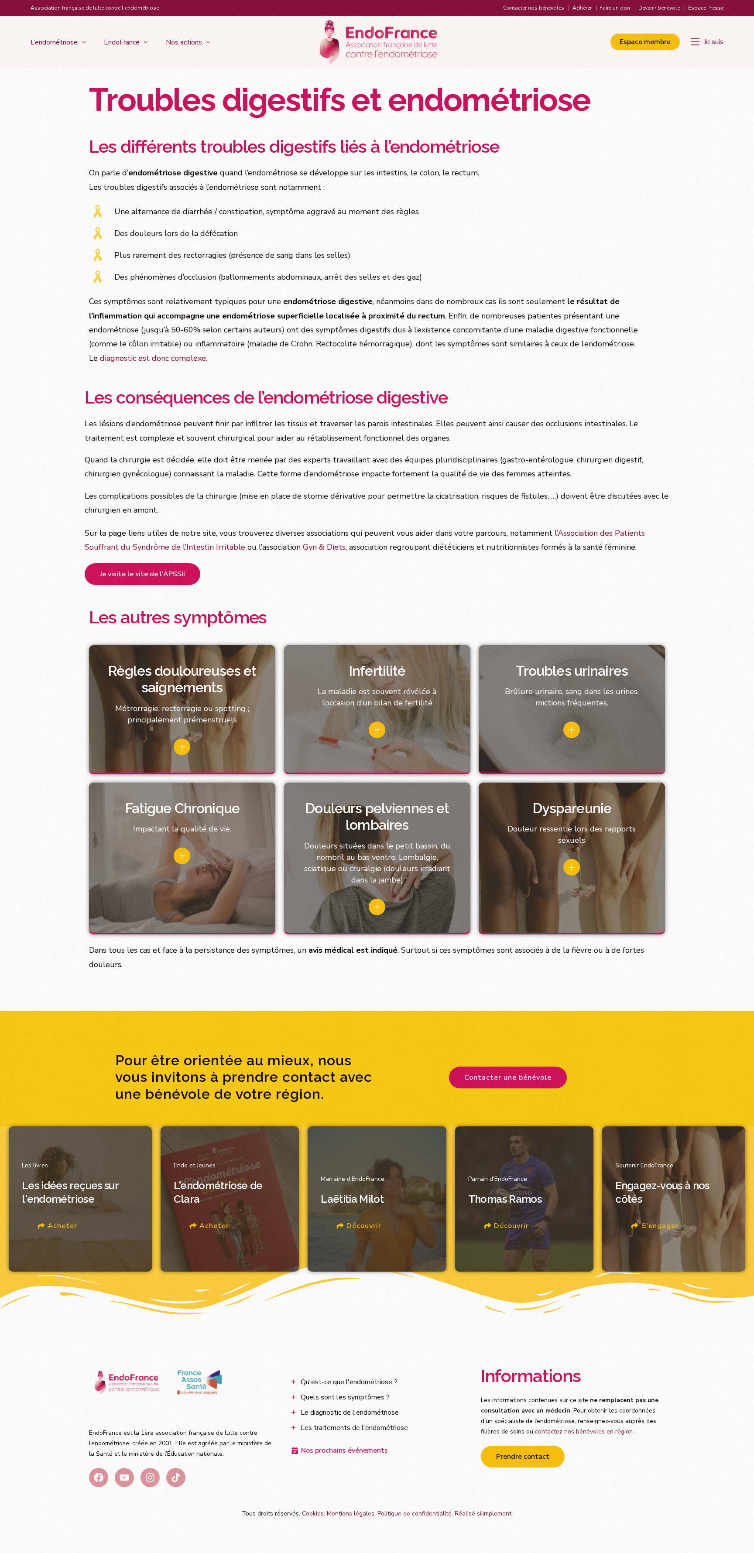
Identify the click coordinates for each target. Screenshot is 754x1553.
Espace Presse (705, 7)
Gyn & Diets (324, 547)
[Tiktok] (175, 1477)
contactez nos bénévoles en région (584, 1431)
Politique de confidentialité (414, 1513)
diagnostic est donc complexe (153, 358)
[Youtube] (124, 1477)
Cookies (313, 1513)
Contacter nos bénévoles (533, 7)
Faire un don (615, 7)
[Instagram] (150, 1477)
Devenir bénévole (659, 7)
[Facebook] (98, 1477)
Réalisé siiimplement (483, 1513)
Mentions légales (350, 1513)
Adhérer (582, 7)
